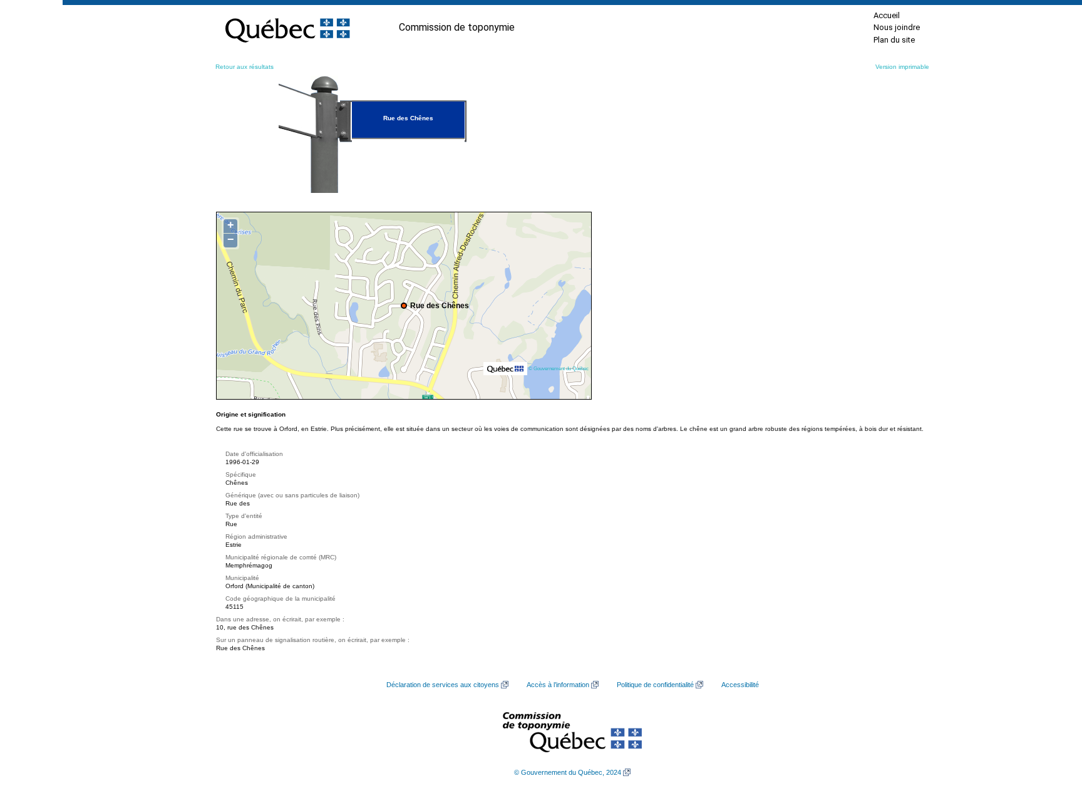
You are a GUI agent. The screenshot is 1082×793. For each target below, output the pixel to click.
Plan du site (894, 39)
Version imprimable (902, 66)
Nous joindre (896, 27)
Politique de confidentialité (655, 684)
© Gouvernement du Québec (558, 368)
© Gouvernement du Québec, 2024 (567, 772)
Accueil (886, 15)
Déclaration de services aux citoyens (442, 684)
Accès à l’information (558, 684)
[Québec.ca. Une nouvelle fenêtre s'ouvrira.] (287, 27)
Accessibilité (740, 684)
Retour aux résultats (244, 66)
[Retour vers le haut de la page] (1050, 724)
